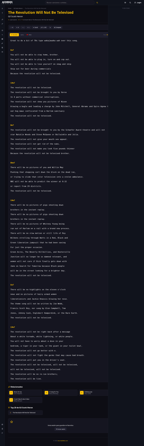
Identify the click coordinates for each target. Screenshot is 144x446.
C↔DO (44, 27)
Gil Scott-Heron (18, 8)
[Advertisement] (126, 44)
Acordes (15, 34)
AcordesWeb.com (63, 440)
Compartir (58, 27)
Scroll (36, 27)
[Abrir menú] (125, 3)
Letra (22, 35)
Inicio (9, 8)
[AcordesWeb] (10, 2)
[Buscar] (97, 3)
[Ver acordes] (2, 47)
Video (30, 34)
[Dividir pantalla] (2, 52)
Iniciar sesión (61, 429)
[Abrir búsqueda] (130, 3)
